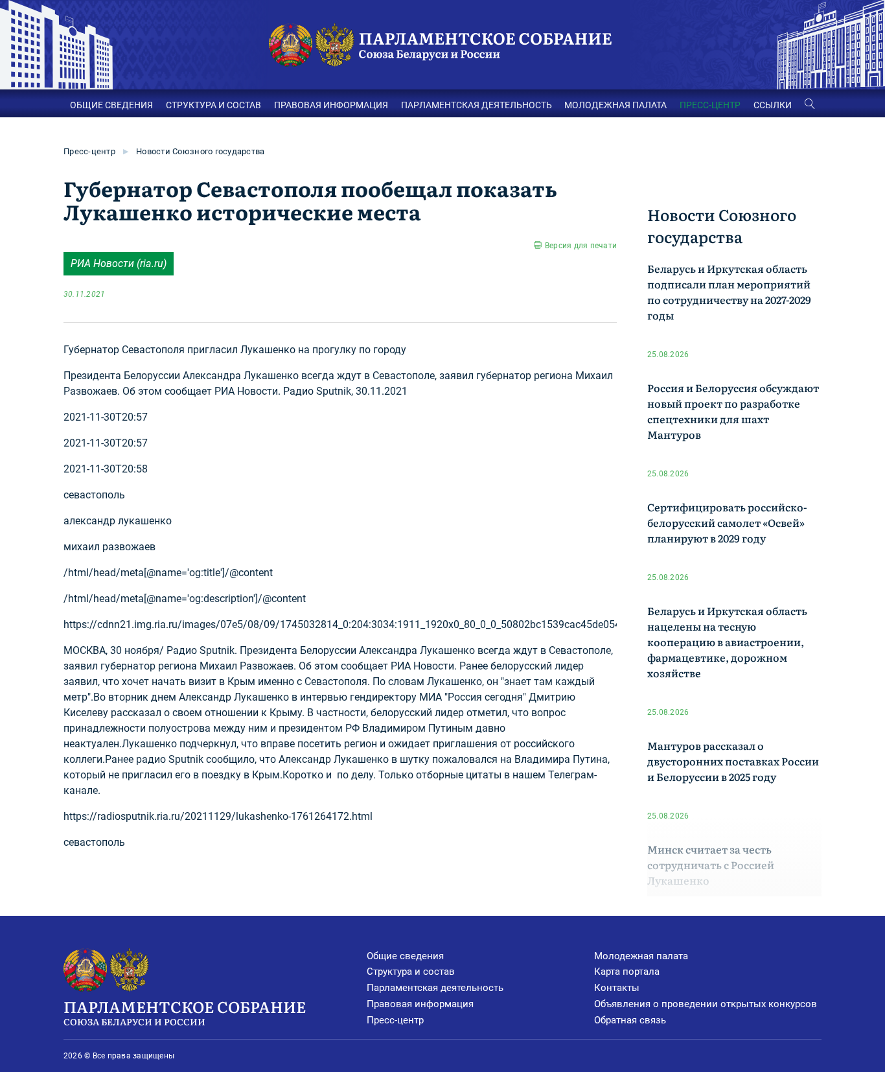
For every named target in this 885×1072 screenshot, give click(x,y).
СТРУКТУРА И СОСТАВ (213, 105)
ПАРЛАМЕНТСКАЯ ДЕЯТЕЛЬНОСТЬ (476, 105)
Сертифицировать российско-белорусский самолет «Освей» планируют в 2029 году (727, 522)
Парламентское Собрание (184, 1011)
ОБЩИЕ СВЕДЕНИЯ (111, 105)
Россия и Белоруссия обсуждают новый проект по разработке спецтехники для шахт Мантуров (733, 411)
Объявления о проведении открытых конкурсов (705, 1004)
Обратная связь (630, 1020)
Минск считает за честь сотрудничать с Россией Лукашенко (710, 864)
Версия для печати (581, 245)
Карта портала (627, 971)
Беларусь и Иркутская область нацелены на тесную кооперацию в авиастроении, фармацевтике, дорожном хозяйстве (727, 642)
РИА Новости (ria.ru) (119, 263)
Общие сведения (405, 956)
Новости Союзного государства (200, 151)
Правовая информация (420, 1004)
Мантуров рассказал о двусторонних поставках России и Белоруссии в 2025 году (733, 761)
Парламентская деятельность (435, 988)
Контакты (616, 988)
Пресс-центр (89, 151)
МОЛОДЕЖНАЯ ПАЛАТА (615, 105)
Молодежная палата (641, 956)
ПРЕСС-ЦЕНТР (710, 105)
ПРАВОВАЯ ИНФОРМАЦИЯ (331, 105)
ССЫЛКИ (772, 105)
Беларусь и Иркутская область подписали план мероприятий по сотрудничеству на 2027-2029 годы (729, 292)
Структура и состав (411, 971)
